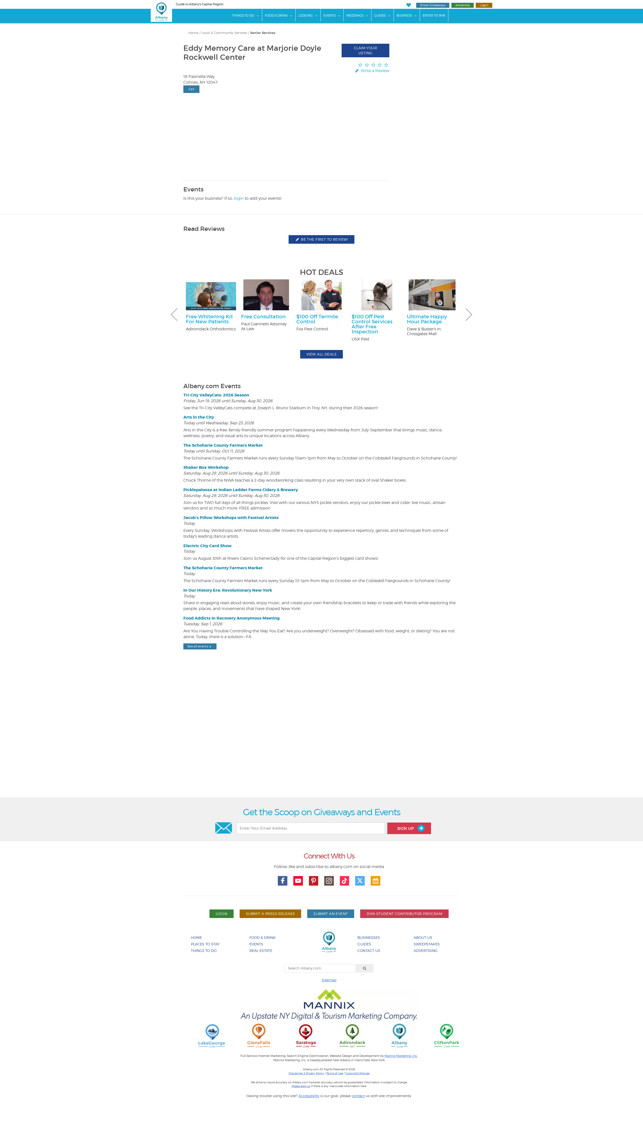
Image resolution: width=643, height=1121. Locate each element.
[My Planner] (375, 881)
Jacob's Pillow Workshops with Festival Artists (231, 517)
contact (358, 1096)
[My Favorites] (408, 5)
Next (469, 314)
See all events (197, 646)
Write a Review (374, 70)
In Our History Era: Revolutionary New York (227, 590)
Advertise (462, 5)
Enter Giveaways (432, 5)
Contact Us (368, 950)
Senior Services (263, 33)
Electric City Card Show (207, 545)
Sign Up (406, 828)
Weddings (354, 15)
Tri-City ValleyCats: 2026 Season (216, 395)
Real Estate (260, 950)
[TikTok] (344, 881)
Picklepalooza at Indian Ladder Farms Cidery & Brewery (240, 489)
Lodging (305, 15)
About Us (423, 937)
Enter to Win (434, 15)
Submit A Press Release (270, 913)
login (239, 198)
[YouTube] (298, 881)
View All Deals (321, 354)
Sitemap (329, 980)
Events (330, 15)
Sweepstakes (427, 944)
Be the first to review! (324, 239)
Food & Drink (276, 15)
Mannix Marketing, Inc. (401, 1056)
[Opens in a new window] (212, 1035)
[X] (360, 881)
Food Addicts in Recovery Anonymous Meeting (231, 618)
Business (404, 15)
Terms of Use (334, 1073)
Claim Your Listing (365, 50)
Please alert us (301, 1086)
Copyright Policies (357, 1073)
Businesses (368, 937)
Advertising (426, 950)
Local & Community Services (224, 33)
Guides (380, 15)
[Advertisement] (321, 736)
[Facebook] (282, 881)
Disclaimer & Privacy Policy (306, 1073)
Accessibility (308, 1096)
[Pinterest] (313, 881)
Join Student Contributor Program (404, 913)
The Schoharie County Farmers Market (223, 445)
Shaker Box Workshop (206, 467)
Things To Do (243, 15)
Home (193, 33)
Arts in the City (198, 417)
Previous (174, 314)
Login (484, 5)
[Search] (364, 968)
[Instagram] (329, 881)
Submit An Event (330, 913)
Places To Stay (205, 944)
